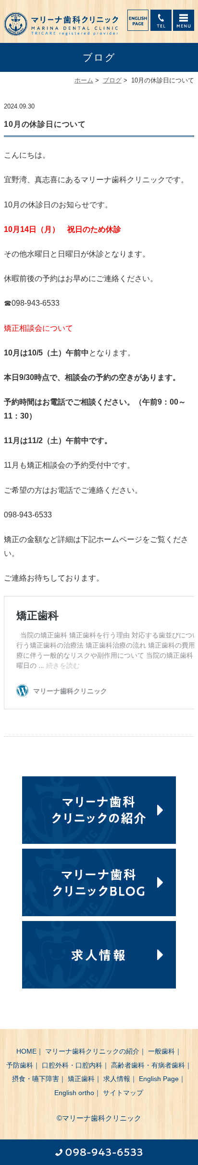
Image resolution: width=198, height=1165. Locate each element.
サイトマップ (123, 1093)
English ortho (74, 1093)
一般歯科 (161, 1051)
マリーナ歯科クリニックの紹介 (92, 1051)
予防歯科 (19, 1065)
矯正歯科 (81, 1079)
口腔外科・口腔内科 (72, 1065)
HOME (26, 1051)
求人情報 (116, 1079)
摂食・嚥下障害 (35, 1079)
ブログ (112, 80)
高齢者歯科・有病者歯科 (148, 1065)
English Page (159, 1079)
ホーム (83, 80)
